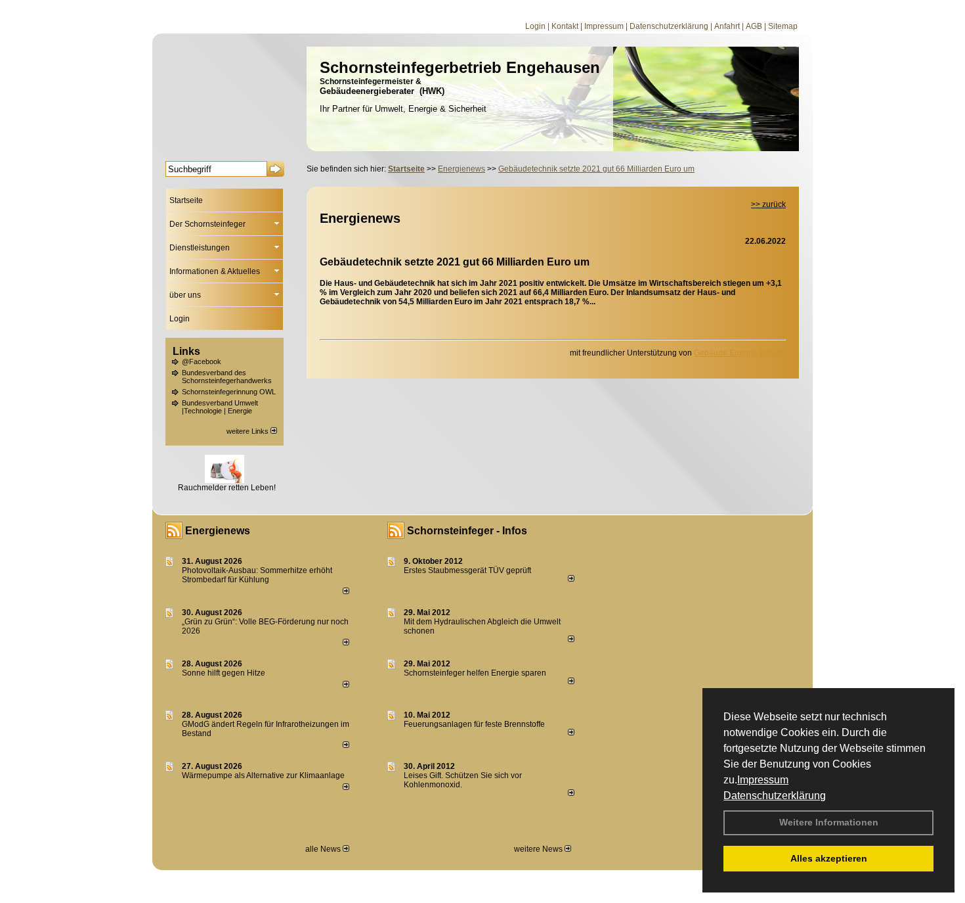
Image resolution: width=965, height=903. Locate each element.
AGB (754, 26)
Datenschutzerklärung (774, 795)
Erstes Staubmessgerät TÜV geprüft (467, 570)
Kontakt (564, 26)
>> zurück (768, 204)
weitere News (539, 849)
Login (535, 26)
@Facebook (201, 361)
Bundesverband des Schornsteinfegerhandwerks (227, 376)
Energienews (217, 530)
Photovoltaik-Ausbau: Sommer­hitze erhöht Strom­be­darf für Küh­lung (257, 575)
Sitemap (783, 26)
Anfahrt (727, 26)
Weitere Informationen (828, 822)
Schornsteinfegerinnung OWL (229, 392)
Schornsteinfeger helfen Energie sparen (475, 673)
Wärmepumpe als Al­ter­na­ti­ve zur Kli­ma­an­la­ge (263, 775)
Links (186, 351)
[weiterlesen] (346, 591)
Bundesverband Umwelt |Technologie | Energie (220, 407)
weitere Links (248, 431)
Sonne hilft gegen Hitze (223, 673)
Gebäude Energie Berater (740, 353)
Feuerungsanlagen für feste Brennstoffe (474, 724)
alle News (324, 849)
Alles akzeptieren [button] (828, 858)
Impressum (762, 779)
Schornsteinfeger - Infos (467, 530)
